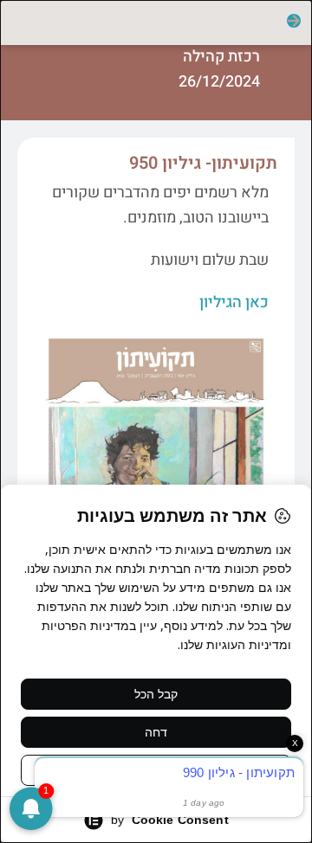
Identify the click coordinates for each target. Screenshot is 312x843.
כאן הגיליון (234, 302)
